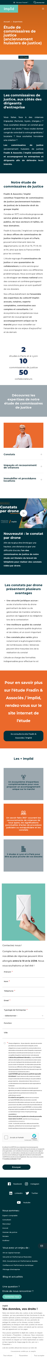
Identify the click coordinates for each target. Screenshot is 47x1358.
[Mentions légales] (6, 1043)
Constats (9, 454)
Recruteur (6, 1224)
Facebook (17, 1184)
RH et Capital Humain (11, 1253)
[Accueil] (9, 9)
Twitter (34, 1193)
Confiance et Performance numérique (18, 1265)
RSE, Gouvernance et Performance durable (20, 1261)
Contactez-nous (12, 1297)
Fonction (8, 1023)
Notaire (5, 1236)
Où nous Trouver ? (22, 2)
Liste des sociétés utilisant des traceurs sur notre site (19, 1348)
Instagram (34, 1184)
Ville (6, 1033)
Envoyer (16, 1167)
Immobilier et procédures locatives (20, 479)
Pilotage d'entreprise (11, 1269)
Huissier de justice (9, 1232)
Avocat (5, 1228)
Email (6, 1000)
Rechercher (40, 2)
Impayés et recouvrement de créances (20, 466)
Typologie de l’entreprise (15, 1010)
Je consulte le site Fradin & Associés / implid (23, 736)
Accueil (7, 22)
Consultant (6, 1220)
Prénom (7, 972)
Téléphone (8, 991)
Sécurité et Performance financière (17, 1257)
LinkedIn (19, 1193)
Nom (6, 981)
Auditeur (5, 1240)
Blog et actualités (13, 1276)
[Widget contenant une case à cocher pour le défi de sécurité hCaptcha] (20, 1137)
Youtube (26, 1202)
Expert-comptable (9, 1215)
